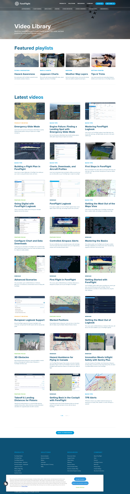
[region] (55, 483)
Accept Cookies (80, 479)
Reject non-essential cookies (80, 483)
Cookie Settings (97, 468)
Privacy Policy (25, 486)
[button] (63, 3)
